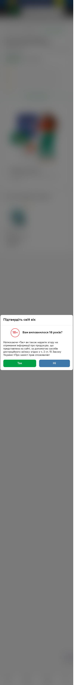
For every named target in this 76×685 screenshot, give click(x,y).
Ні (54, 363)
